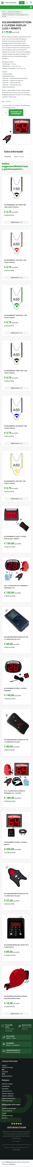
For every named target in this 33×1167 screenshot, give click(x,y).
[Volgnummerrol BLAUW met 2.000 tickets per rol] (16, 398)
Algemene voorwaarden (9, 1108)
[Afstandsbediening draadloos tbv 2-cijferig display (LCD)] (16, 609)
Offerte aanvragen (7, 1100)
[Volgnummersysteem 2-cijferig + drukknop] (16, 660)
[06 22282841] (4, 1043)
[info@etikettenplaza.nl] (4, 1050)
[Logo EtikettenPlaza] (8, 3)
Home (3, 11)
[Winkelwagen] (31, 3)
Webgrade (12, 1158)
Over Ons (4, 1118)
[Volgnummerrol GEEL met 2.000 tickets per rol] (16, 453)
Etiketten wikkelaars (8, 1096)
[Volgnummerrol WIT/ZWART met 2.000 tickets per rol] (16, 177)
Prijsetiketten (6, 1086)
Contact (4, 1113)
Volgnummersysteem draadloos (11, 13)
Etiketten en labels (7, 1084)
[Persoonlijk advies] (2, 1025)
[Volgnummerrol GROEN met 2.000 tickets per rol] (16, 287)
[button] (27, 2)
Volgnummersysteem (14, 11)
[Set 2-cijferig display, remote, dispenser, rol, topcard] (16, 763)
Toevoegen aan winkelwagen (16, 113)
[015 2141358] (4, 1037)
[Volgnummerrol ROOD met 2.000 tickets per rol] (16, 232)
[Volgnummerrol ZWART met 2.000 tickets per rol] (16, 342)
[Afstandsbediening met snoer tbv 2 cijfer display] (16, 917)
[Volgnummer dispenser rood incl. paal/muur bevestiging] (16, 968)
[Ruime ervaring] (19, 1025)
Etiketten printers (7, 1091)
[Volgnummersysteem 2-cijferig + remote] (16, 814)
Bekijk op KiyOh (16, 1143)
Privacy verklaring (7, 1111)
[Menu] (31, 7)
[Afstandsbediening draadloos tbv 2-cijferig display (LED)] (16, 711)
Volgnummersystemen (8, 1098)
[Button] (22, 2)
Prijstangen (5, 1088)
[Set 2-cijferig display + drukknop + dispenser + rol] (16, 560)
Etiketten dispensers (8, 1093)
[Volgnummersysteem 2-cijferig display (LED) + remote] (16, 508)
